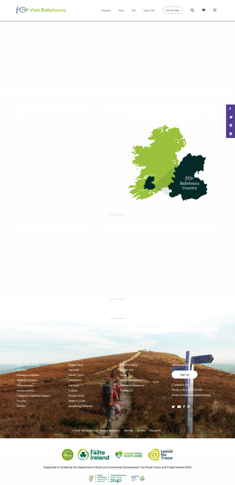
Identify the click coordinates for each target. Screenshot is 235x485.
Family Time (75, 374)
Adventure (74, 380)
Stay (121, 10)
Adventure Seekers (28, 374)
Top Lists (73, 369)
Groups (21, 405)
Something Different (80, 405)
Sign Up (184, 374)
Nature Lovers (25, 385)
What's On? (127, 369)
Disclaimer (155, 430)
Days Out (149, 10)
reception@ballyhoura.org (194, 394)
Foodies (21, 400)
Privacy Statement (110, 430)
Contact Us (126, 390)
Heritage (73, 385)
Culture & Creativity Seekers (33, 395)
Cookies (141, 430)
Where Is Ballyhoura (132, 385)
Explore (106, 10)
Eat (134, 10)
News (123, 374)
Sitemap (128, 430)
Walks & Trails (77, 400)
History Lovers (25, 390)
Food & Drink (76, 395)
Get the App (172, 10)
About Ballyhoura (130, 380)
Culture (72, 390)
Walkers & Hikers (27, 380)
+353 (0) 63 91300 (191, 389)
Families (22, 369)
